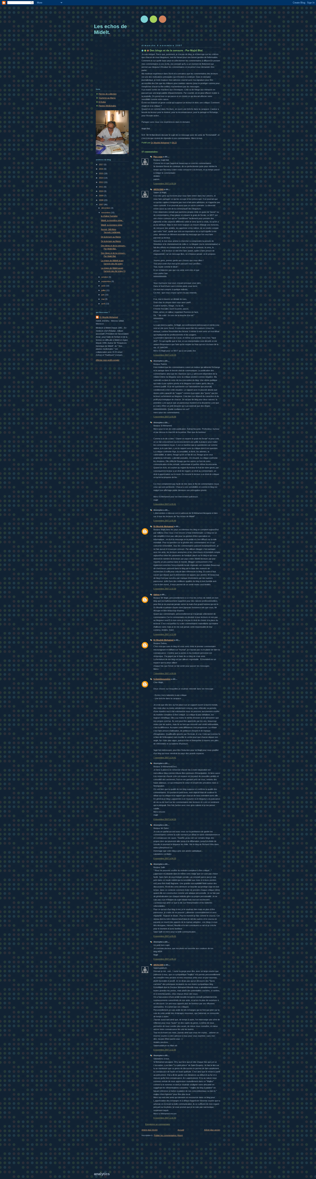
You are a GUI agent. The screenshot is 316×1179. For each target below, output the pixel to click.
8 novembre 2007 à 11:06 (164, 1050)
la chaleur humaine (109, 216)
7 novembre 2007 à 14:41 (164, 757)
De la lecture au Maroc (111, 237)
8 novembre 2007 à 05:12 (164, 959)
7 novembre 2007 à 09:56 (164, 673)
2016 (101, 169)
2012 (101, 182)
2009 (101, 195)
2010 (101, 191)
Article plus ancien (212, 1130)
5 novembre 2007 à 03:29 (164, 355)
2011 (101, 187)
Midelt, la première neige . (112, 220)
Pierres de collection (107, 94)
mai (103, 299)
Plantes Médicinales (107, 106)
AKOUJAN (158, 189)
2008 (101, 200)
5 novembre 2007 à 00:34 (164, 183)
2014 (101, 178)
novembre (106, 212)
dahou (156, 594)
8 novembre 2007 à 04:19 (164, 819)
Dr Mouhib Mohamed (163, 526)
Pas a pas (158, 157)
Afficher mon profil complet (107, 360)
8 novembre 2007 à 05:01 (164, 936)
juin (103, 295)
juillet (103, 290)
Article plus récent (149, 1130)
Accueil (181, 1130)
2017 (101, 164)
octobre (105, 277)
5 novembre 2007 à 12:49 (164, 634)
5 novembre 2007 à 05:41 (164, 504)
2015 (101, 173)
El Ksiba (102, 102)
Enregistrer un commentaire (157, 1124)
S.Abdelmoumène (162, 679)
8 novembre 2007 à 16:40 (164, 1118)
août (103, 286)
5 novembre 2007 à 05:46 (164, 520)
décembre (106, 208)
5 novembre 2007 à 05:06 (164, 417)
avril (103, 304)
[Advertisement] (160, 13)
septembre (106, 281)
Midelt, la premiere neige (111, 225)
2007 (101, 204)
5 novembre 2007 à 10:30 (164, 589)
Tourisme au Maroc (107, 98)
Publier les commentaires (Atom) (168, 1135)
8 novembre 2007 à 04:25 (164, 858)
